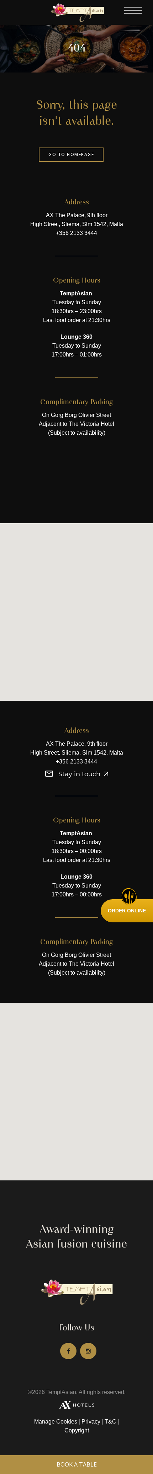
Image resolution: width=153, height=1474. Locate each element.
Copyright (76, 1430)
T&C (110, 1422)
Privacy (90, 1422)
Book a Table (77, 1464)
